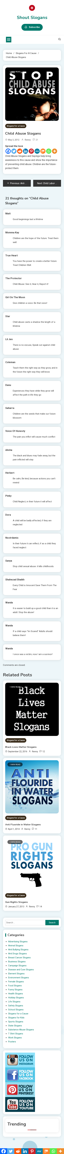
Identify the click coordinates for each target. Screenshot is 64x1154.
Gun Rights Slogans (16, 902)
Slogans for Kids (16, 1017)
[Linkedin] (25, 151)
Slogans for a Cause (16, 126)
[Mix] (43, 151)
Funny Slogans (15, 989)
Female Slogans (16, 981)
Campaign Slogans (17, 965)
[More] (54, 151)
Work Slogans (15, 1037)
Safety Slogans (15, 1005)
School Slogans (16, 1009)
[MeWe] (37, 151)
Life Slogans (14, 1001)
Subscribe (34, 27)
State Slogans (15, 1025)
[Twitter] (14, 151)
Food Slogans (15, 985)
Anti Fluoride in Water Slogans (23, 824)
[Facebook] (8, 151)
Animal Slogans (15, 945)
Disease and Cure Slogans (21, 969)
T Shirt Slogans (15, 1033)
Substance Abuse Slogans (21, 1029)
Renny (28, 140)
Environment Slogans (18, 977)
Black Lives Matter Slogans (21, 747)
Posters (12, 1041)
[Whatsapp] (48, 151)
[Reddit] (19, 151)
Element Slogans (16, 973)
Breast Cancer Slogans (19, 957)
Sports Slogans (15, 1021)
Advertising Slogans (18, 941)
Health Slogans (15, 993)
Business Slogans (17, 961)
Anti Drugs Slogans (17, 953)
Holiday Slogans (16, 997)
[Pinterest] (31, 151)
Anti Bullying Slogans (18, 949)
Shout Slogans (32, 18)
